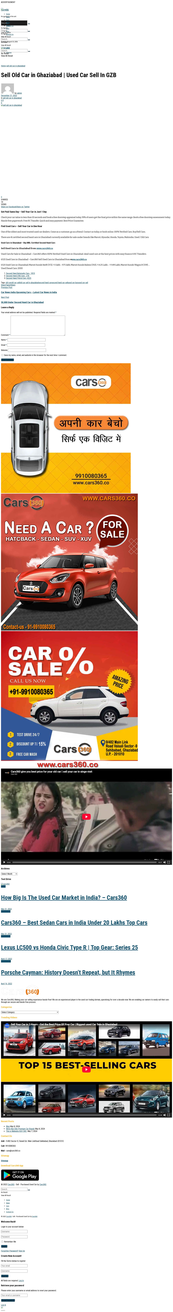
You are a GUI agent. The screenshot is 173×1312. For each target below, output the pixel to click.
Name (4, 340)
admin (19, 93)
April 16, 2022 (6, 984)
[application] (86, 817)
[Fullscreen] (168, 862)
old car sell (15, 282)
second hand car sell (60, 282)
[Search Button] (29, 23)
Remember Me (10, 1241)
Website (4, 350)
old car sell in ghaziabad (29, 282)
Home (8, 14)
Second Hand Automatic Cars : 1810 (20, 273)
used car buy (73, 282)
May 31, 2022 (6, 909)
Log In (21, 1280)
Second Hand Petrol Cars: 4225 (18, 278)
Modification (6, 961)
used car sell (83, 282)
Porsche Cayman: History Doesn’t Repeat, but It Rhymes (68, 972)
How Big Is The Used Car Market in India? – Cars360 (64, 897)
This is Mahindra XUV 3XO (16, 1131)
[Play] (4, 862)
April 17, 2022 (6, 959)
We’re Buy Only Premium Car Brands (20, 1129)
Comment (5, 335)
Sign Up (22, 1251)
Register (9, 52)
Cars (7, 20)
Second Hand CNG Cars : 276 (17, 276)
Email (4, 345)
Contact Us (9, 26)
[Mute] (164, 862)
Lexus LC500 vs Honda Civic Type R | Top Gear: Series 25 (69, 947)
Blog (7, 31)
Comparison (5, 911)
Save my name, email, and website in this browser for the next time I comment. (35, 355)
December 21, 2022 (9, 95)
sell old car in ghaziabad (15, 66)
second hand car (45, 282)
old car (8, 282)
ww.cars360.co (79, 259)
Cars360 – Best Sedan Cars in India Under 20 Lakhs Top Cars (74, 922)
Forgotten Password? (9, 1251)
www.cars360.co (44, 248)
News (8, 17)
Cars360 (11, 1184)
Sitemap (4, 1161)
